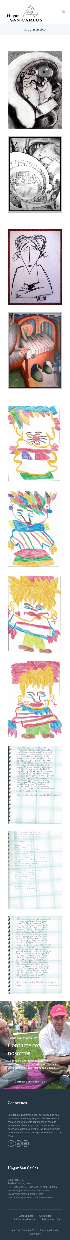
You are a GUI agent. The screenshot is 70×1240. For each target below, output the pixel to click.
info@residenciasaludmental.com (25, 1194)
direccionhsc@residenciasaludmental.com (30, 1197)
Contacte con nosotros (30, 1081)
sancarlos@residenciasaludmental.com (29, 1190)
